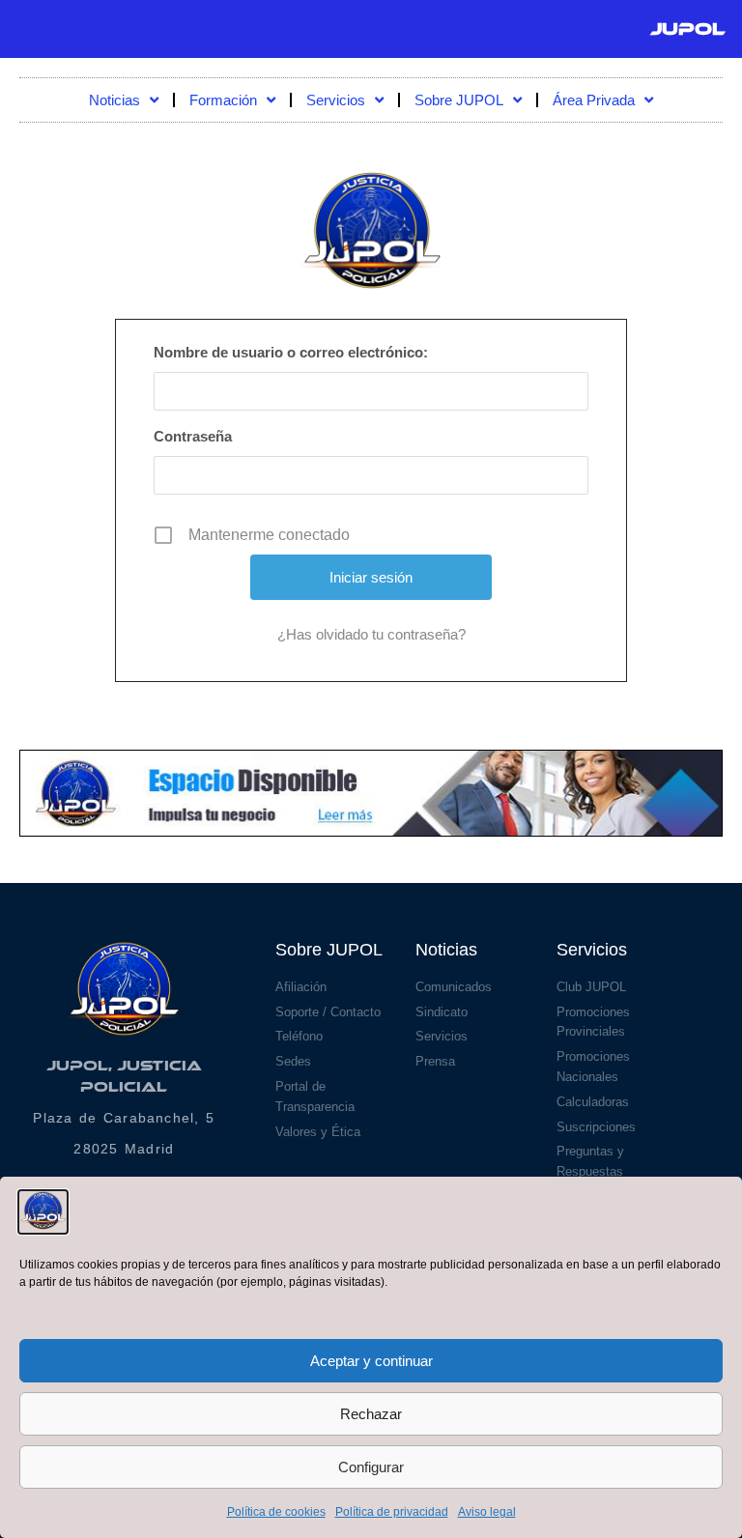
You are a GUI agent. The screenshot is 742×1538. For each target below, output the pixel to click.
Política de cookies (276, 1512)
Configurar (371, 1467)
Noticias (114, 100)
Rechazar (371, 1414)
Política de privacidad (391, 1512)
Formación (223, 100)
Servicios (335, 100)
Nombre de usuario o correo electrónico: (291, 352)
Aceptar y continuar (371, 1361)
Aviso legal (487, 1512)
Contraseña (193, 436)
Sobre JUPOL (458, 100)
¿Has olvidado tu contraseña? (371, 634)
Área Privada (594, 100)
